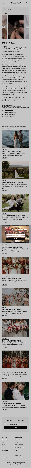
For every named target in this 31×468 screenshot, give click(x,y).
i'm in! (15, 238)
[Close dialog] (28, 227)
